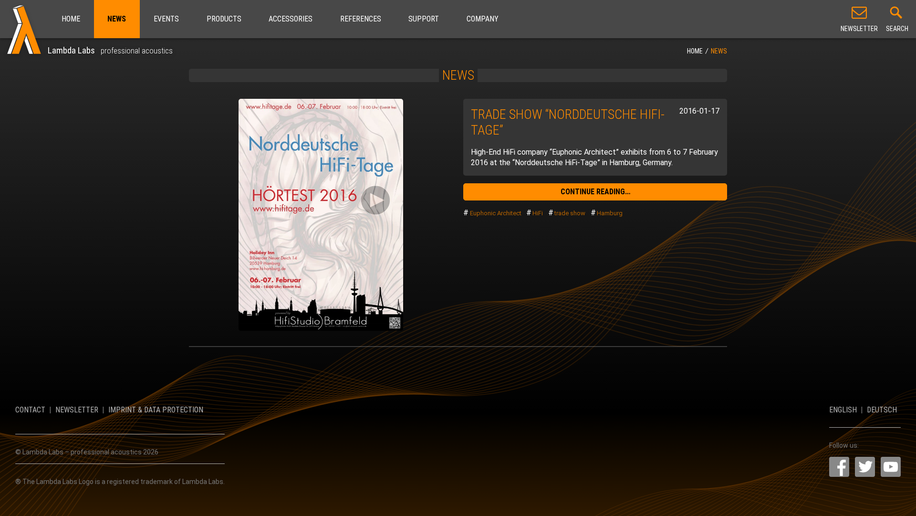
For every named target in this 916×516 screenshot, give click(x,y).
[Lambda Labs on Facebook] (839, 467)
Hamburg (610, 213)
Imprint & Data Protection (155, 409)
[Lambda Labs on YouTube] (891, 467)
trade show (569, 213)
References (360, 18)
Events (166, 18)
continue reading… (595, 191)
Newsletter (76, 409)
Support (423, 18)
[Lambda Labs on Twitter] (865, 467)
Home (71, 18)
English (843, 409)
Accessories (290, 18)
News (116, 18)
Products (224, 18)
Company (483, 18)
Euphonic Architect (495, 213)
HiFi (537, 213)
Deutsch (882, 409)
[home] (24, 27)
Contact (30, 409)
